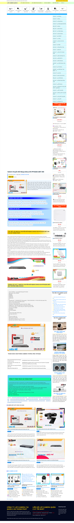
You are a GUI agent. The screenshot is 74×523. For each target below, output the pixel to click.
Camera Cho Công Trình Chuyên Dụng (58, 53)
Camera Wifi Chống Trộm (39, 214)
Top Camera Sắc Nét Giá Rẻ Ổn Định (28, 203)
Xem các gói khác (10, 499)
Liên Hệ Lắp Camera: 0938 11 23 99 (62, 0)
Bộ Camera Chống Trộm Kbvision (25, 222)
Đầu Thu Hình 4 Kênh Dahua (58, 31)
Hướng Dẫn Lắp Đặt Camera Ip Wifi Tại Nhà (19, 397)
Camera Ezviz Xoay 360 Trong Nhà (59, 96)
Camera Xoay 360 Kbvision (57, 84)
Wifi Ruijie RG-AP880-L (57, 222)
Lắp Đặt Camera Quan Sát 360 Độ (32, 399)
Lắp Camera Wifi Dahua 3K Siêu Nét (14, 216)
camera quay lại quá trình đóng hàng (14, 203)
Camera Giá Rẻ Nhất (56, 44)
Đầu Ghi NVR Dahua (56, 26)
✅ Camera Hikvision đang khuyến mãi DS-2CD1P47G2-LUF (59, 143)
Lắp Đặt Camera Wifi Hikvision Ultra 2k (59, 64)
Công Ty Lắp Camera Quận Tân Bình (34, 397)
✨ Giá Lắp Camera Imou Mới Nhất (59, 306)
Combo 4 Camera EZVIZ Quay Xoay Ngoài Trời (13, 486)
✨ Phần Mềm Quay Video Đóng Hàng (59, 304)
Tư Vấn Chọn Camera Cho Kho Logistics (58, 42)
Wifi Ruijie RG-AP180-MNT (58, 279)
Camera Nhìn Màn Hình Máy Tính (59, 55)
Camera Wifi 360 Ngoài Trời (58, 101)
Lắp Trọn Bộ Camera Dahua (58, 33)
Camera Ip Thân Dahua (57, 16)
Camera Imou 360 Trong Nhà (58, 90)
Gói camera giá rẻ (12, 471)
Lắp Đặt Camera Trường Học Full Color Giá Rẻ (37, 400)
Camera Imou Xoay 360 (57, 98)
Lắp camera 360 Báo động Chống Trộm (59, 81)
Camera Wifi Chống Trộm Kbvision (14, 214)
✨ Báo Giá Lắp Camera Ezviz (58, 305)
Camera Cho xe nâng (56, 38)
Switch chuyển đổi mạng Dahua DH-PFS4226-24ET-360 (25, 172)
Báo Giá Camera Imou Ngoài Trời (41, 203)
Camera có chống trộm (57, 49)
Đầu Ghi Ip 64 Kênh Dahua (57, 28)
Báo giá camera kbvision (26, 201)
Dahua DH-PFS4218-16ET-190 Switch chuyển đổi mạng (47, 460)
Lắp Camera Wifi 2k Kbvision (58, 60)
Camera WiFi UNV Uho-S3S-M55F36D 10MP (41, 486)
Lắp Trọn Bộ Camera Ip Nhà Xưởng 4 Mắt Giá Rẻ (18, 400)
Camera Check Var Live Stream (25, 205)
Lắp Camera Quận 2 (12, 2)
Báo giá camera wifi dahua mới (13, 205)
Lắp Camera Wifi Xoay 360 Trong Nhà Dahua (59, 93)
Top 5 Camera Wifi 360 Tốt (57, 58)
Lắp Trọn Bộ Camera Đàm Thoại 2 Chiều (38, 222)
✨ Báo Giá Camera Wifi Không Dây (59, 309)
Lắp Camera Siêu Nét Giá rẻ (13, 222)
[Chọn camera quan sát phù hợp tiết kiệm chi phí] (66, 10)
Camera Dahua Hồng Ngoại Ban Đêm (59, 23)
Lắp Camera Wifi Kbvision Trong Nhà (27, 214)
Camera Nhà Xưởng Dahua (57, 21)
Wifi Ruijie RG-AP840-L (57, 238)
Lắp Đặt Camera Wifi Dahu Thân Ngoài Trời (58, 70)
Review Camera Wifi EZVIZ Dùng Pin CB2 (17, 399)
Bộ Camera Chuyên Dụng (12, 224)
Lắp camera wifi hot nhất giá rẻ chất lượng (25, 224)
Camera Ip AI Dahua (56, 18)
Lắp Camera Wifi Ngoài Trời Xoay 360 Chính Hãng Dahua (59, 87)
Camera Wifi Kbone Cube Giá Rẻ (58, 75)
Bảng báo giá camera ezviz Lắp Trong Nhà (38, 201)
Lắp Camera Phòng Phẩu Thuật (58, 47)
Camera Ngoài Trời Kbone (57, 66)
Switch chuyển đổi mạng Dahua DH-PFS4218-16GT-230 (18, 460)
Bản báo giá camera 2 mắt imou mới (14, 201)
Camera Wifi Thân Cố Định (26, 216)
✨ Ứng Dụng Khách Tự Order (58, 308)
